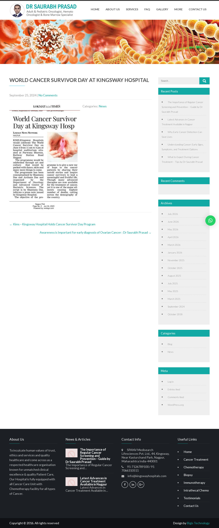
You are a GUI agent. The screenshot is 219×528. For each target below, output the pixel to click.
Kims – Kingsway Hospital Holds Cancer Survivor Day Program (52, 224)
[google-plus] (141, 484)
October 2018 (175, 314)
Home (95, 9)
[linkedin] (133, 484)
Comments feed (176, 397)
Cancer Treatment (196, 459)
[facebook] (124, 484)
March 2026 (174, 244)
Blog (170, 344)
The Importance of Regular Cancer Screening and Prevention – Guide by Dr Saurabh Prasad (182, 107)
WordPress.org (176, 404)
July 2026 (173, 213)
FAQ (147, 9)
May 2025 (173, 291)
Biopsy (188, 475)
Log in (171, 381)
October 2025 (175, 267)
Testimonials (192, 498)
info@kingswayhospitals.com (147, 476)
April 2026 (173, 237)
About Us (113, 9)
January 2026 (175, 252)
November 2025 (176, 260)
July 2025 (173, 283)
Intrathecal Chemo (196, 490)
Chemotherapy (194, 467)
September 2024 (176, 306)
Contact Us (198, 9)
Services (132, 9)
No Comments (47, 95)
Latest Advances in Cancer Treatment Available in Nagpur (93, 481)
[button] (210, 220)
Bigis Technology (198, 523)
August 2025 (174, 275)
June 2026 (173, 221)
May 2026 (173, 229)
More (178, 9)
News (103, 106)
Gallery (162, 9)
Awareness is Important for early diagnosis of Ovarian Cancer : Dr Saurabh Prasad (95, 232)
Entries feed (174, 389)
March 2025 (174, 298)
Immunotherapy (194, 482)
